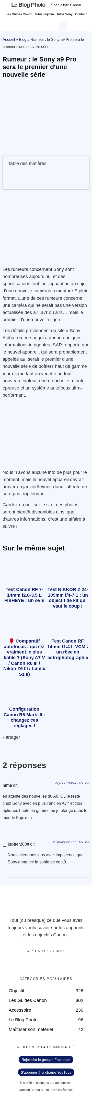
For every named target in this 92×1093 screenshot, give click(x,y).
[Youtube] (51, 965)
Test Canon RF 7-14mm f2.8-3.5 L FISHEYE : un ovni (24, 595)
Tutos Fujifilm (44, 14)
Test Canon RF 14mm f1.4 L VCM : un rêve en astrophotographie (67, 649)
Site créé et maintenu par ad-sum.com (46, 1083)
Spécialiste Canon (66, 5)
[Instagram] (62, 965)
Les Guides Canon (19, 14)
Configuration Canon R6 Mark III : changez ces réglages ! (24, 717)
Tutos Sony (64, 14)
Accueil (9, 39)
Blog (22, 39)
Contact (81, 14)
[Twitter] (41, 965)
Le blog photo (28, 5)
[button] (63, 25)
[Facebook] (30, 965)
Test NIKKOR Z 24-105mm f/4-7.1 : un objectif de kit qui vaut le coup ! (68, 598)
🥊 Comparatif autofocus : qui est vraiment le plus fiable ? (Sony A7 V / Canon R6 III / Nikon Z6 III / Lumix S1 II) (24, 657)
